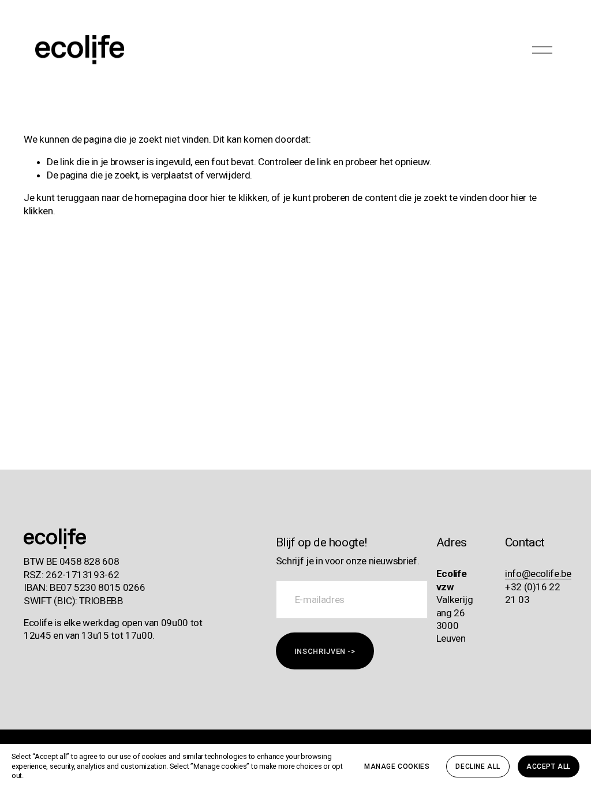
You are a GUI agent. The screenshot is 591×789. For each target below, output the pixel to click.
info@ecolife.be (538, 573)
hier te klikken (238, 197)
